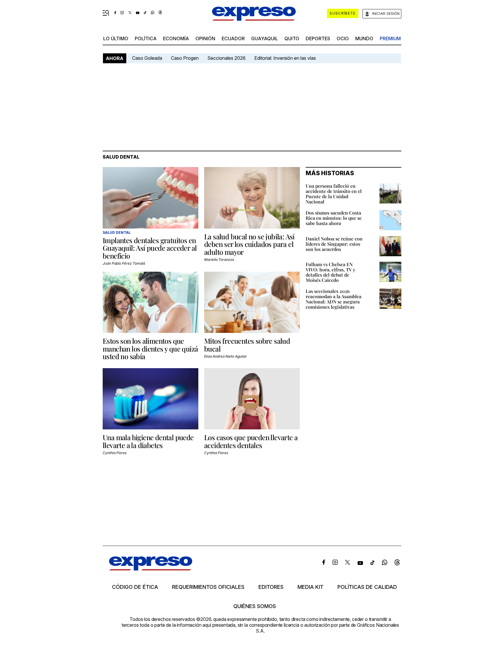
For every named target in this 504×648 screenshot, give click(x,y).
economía (176, 38)
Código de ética (135, 587)
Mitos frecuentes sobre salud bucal (247, 344)
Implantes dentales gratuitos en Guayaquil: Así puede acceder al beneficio (150, 248)
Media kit (310, 587)
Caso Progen (185, 58)
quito (291, 38)
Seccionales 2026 (226, 58)
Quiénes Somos (254, 606)
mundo (364, 38)
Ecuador (233, 38)
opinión (205, 38)
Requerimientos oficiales (208, 587)
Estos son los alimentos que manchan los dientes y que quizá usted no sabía (150, 348)
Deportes (318, 38)
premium (390, 38)
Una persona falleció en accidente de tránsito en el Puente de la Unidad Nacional (334, 194)
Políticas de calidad (367, 587)
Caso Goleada (147, 58)
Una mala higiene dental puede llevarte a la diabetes (148, 441)
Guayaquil (264, 38)
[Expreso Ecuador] (150, 569)
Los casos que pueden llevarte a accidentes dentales (251, 441)
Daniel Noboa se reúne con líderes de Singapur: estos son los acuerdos (334, 244)
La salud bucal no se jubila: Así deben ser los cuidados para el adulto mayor (249, 244)
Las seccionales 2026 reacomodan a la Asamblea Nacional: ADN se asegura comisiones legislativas (333, 299)
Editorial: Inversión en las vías (285, 58)
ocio (343, 38)
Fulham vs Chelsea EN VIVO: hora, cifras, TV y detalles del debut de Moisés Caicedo (330, 272)
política (146, 38)
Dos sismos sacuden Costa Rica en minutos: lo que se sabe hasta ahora (334, 218)
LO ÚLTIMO (115, 38)
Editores (271, 587)
